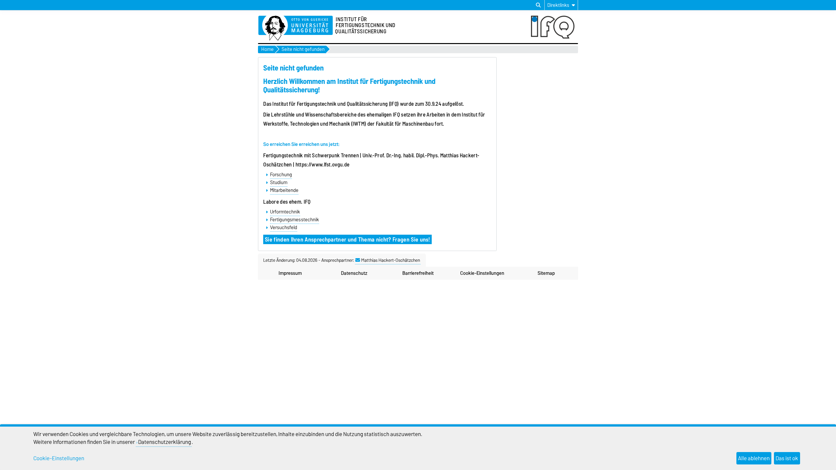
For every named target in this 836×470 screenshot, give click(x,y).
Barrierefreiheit (418, 273)
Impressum (290, 273)
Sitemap (546, 273)
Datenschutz (354, 273)
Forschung (281, 175)
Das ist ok (787, 458)
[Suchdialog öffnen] (538, 5)
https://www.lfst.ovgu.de (323, 164)
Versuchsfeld (283, 227)
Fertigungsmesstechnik (294, 220)
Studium (278, 182)
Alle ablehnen (754, 458)
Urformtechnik (285, 212)
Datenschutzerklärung (164, 441)
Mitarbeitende (284, 190)
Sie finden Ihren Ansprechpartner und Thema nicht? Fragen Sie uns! (347, 239)
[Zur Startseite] (295, 28)
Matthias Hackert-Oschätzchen (390, 260)
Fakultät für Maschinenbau (405, 123)
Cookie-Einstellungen (482, 273)
